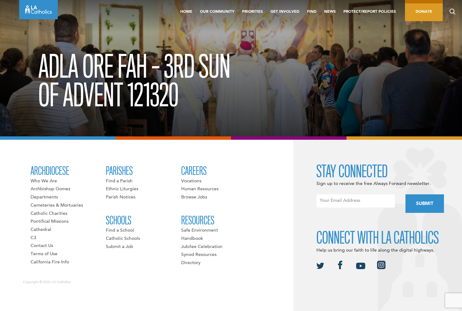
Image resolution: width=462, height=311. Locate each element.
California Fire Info (50, 262)
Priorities (252, 12)
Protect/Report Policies (369, 12)
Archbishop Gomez (50, 189)
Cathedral (41, 229)
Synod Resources (199, 254)
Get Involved (284, 12)
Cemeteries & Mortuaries (57, 205)
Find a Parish (119, 181)
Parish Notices (120, 197)
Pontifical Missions (50, 221)
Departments (44, 197)
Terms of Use (44, 254)
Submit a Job (119, 246)
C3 (33, 237)
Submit (424, 203)
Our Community (217, 12)
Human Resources (199, 189)
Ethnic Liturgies (122, 189)
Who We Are (44, 181)
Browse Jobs (194, 197)
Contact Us (42, 245)
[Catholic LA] (38, 9)
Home (186, 12)
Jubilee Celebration (202, 246)
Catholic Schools (123, 238)
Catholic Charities (49, 213)
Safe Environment (199, 230)
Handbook (192, 238)
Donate (424, 12)
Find (311, 12)
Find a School (120, 230)
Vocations (191, 181)
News (330, 12)
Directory (190, 262)
